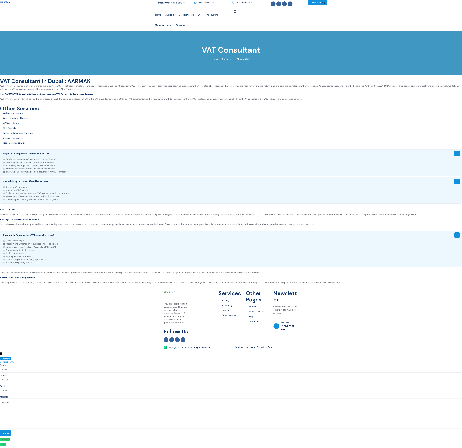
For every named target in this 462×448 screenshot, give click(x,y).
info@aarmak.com (206, 2)
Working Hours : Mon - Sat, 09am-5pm (253, 347)
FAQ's (251, 316)
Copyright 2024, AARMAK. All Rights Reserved (189, 347)
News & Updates (257, 311)
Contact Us (254, 321)
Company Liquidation (13, 138)
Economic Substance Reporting (18, 133)
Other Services (228, 315)
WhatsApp (5, 439)
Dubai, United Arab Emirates (171, 2)
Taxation (225, 310)
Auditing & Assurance (13, 113)
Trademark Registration (14, 143)
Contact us (316, 2)
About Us (253, 306)
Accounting (226, 305)
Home (215, 58)
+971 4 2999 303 (244, 2)
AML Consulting (10, 128)
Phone (3, 444)
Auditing (225, 300)
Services (226, 58)
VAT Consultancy (11, 123)
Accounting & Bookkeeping (16, 118)
